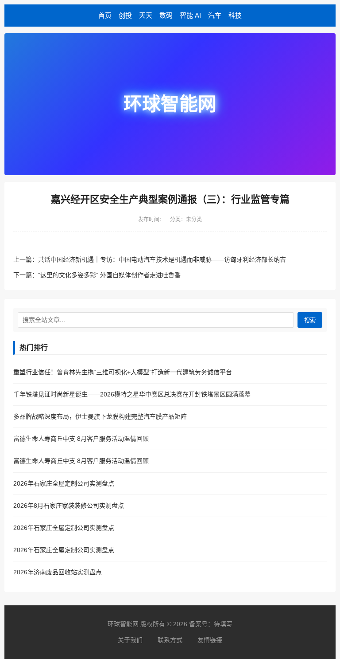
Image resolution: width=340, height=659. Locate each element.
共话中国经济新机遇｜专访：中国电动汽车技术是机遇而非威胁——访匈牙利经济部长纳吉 (162, 259)
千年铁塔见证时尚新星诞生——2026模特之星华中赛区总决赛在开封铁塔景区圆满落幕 (132, 394)
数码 (166, 15)
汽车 (214, 15)
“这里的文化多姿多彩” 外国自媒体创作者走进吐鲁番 (109, 275)
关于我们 (130, 639)
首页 (105, 15)
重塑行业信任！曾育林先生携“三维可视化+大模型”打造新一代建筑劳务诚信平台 (122, 372)
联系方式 (170, 639)
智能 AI (190, 15)
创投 (125, 15)
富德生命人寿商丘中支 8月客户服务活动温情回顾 (81, 438)
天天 (145, 15)
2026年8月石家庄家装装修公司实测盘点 (68, 505)
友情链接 (209, 639)
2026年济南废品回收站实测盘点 (57, 572)
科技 (235, 15)
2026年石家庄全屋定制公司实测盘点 (63, 483)
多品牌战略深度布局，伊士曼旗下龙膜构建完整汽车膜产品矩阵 (100, 416)
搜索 (310, 320)
